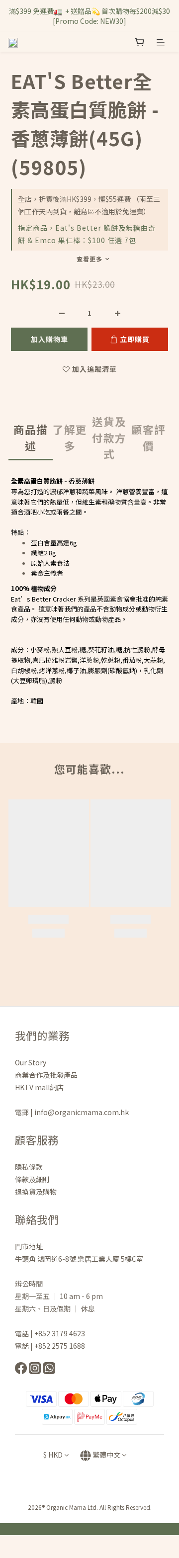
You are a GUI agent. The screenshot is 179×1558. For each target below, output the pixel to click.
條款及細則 (32, 1179)
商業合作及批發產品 (46, 1075)
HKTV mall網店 (39, 1087)
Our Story (30, 1062)
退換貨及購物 (36, 1192)
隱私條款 (29, 1167)
